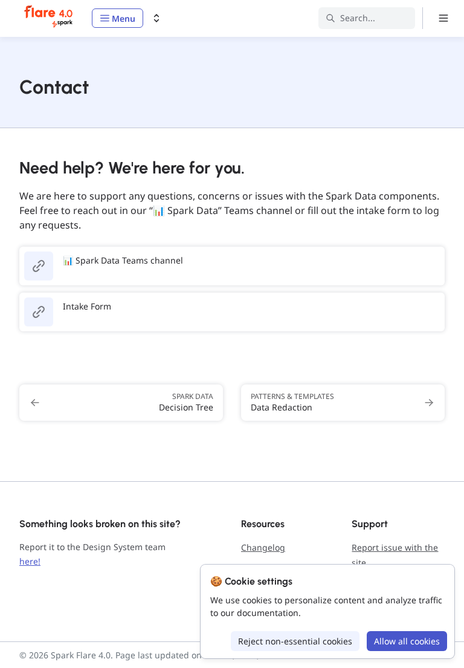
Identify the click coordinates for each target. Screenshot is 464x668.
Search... (357, 18)
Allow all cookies (407, 641)
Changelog (263, 547)
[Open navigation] (443, 18)
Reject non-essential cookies (295, 641)
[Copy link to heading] (13, 166)
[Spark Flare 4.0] (49, 18)
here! (29, 561)
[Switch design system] (156, 18)
